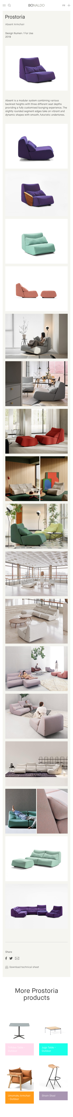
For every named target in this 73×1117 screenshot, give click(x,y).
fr (63, 5)
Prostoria (15, 17)
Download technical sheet (24, 967)
